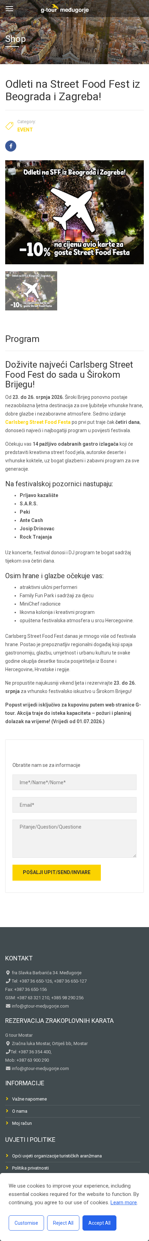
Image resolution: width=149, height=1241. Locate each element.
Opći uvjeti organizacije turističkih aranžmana (57, 1155)
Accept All (99, 1223)
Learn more (124, 1202)
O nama (19, 1111)
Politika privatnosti (30, 1168)
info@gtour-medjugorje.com (40, 1006)
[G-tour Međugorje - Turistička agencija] (65, 8)
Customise (26, 1223)
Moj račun (22, 1123)
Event (25, 129)
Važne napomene (29, 1099)
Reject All (63, 1223)
